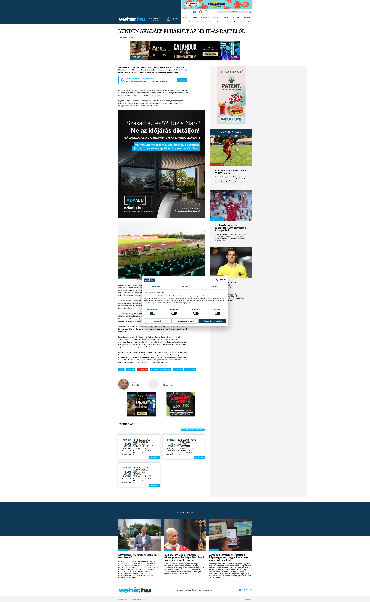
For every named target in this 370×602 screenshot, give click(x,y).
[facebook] (200, 11)
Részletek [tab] (185, 286)
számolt (182, 327)
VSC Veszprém (142, 369)
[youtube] (194, 11)
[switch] (174, 313)
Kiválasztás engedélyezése (185, 321)
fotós (163, 383)
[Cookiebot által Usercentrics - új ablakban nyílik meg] (217, 280)
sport (121, 369)
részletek (154, 457)
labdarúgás (130, 369)
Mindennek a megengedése (213, 321)
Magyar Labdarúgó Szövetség (160, 369)
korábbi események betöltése (192, 430)
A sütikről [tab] (214, 286)
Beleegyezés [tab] (156, 286)
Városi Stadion (190, 369)
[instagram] (206, 11)
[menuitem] (186, 17)
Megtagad (157, 321)
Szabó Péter (178, 369)
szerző (134, 383)
